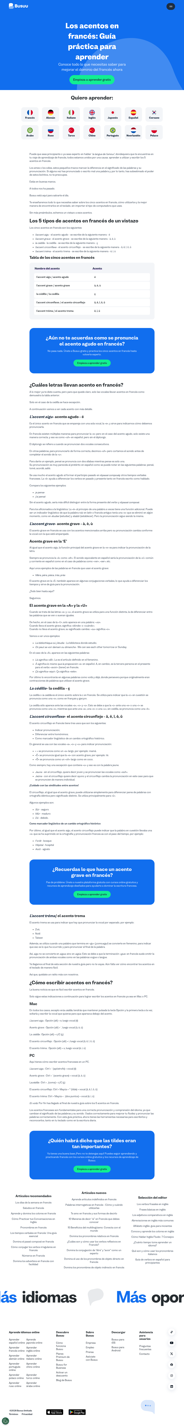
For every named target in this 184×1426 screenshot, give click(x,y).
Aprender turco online (33, 1376)
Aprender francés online (17, 1349)
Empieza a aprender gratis (92, 79)
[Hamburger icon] (170, 6)
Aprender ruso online (15, 1384)
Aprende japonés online (34, 1341)
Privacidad (27, 1414)
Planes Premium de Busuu (63, 1357)
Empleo (90, 1347)
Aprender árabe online (33, 1384)
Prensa (90, 1352)
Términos (13, 1414)
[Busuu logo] (18, 6)
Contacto (144, 1353)
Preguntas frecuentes (145, 1348)
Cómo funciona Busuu (61, 1346)
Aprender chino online (33, 1365)
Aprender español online (17, 1341)
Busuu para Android (118, 1349)
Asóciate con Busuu (92, 1358)
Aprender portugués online (14, 1366)
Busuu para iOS (118, 1341)
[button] (141, 1400)
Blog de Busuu (64, 1380)
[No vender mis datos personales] (5, 1421)
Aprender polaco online (16, 1376)
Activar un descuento (62, 1374)
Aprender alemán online (16, 1357)
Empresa (91, 1342)
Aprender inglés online (33, 1349)
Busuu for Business (61, 1366)
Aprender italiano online (34, 1357)
